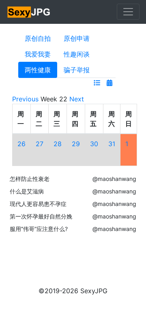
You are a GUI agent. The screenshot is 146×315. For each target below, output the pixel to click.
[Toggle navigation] (128, 12)
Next (76, 99)
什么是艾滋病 (27, 191)
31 (111, 144)
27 (39, 144)
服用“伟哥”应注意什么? (39, 228)
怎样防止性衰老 (29, 178)
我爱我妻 (38, 54)
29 (76, 144)
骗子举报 (77, 70)
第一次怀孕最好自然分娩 (41, 216)
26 (21, 144)
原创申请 (77, 38)
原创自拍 (38, 38)
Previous (25, 99)
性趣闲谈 (77, 54)
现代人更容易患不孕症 (38, 203)
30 (94, 144)
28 (58, 144)
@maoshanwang (114, 178)
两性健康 (38, 70)
